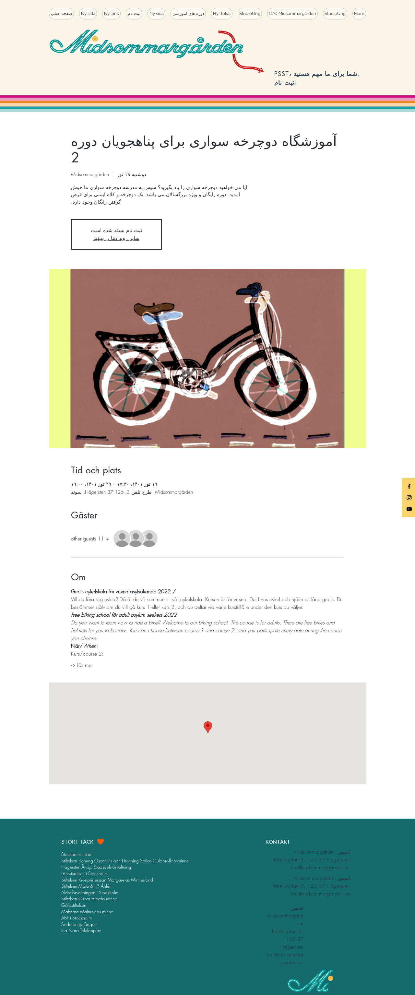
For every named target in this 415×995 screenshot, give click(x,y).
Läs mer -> (82, 665)
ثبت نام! (285, 82)
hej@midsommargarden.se (320, 867)
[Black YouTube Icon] (409, 509)
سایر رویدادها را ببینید (116, 238)
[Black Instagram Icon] (409, 497)
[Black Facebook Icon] (409, 486)
